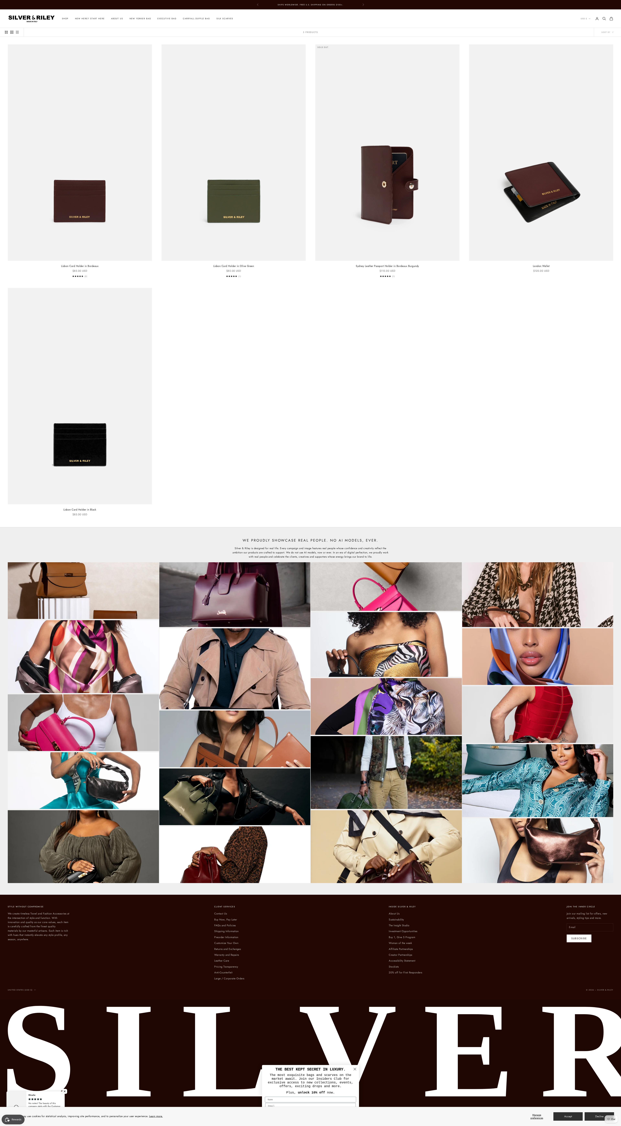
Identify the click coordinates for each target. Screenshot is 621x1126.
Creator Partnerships (400, 955)
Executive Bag (167, 18)
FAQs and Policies (225, 925)
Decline (599, 1116)
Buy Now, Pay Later (225, 919)
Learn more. (156, 1116)
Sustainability (396, 919)
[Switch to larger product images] (6, 32)
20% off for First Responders (405, 972)
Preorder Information (226, 937)
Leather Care (221, 961)
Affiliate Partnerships (401, 949)
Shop (65, 18)
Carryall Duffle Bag (196, 18)
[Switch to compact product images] (17, 32)
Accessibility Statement (402, 961)
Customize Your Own (226, 943)
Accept (568, 1116)
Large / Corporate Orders (229, 978)
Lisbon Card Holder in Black (79, 509)
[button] (64, 1091)
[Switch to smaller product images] (11, 32)
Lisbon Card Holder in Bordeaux (79, 266)
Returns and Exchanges (227, 949)
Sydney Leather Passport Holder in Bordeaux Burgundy (387, 266)
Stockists (394, 967)
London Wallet (541, 266)
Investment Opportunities (403, 931)
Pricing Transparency (226, 967)
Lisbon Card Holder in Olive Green (233, 266)
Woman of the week (400, 943)
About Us (117, 18)
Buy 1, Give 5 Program (402, 937)
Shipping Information (226, 931)
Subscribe (579, 938)
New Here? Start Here (90, 18)
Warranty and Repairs (226, 955)
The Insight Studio (399, 925)
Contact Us (220, 913)
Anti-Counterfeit (223, 972)
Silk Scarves (225, 18)
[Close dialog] (355, 1069)
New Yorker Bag (140, 18)
